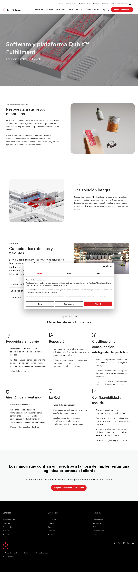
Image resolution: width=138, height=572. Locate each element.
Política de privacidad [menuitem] (11, 553)
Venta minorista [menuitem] (99, 520)
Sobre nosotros (92, 9)
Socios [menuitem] (50, 535)
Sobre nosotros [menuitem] (9, 520)
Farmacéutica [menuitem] (98, 531)
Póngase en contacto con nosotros (69, 488)
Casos (70, 9)
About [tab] (99, 273)
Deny (40, 304)
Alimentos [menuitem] (97, 523)
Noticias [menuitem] (6, 531)
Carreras (105, 4)
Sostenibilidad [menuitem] (8, 527)
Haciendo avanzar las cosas (68, 4)
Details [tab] (69, 273)
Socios (89, 4)
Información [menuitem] (53, 531)
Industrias (39, 9)
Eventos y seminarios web (118, 4)
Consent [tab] (39, 273)
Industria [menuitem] (96, 535)
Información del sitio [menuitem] (41, 553)
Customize (68, 304)
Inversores (96, 4)
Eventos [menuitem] (6, 535)
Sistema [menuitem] (51, 523)
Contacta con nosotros (122, 9)
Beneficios (60, 9)
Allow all (98, 304)
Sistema (49, 9)
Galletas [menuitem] (26, 553)
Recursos (79, 9)
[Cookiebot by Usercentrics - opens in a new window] (103, 266)
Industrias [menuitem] (52, 520)
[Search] (107, 9)
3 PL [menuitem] (95, 527)
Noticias (82, 4)
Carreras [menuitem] (6, 523)
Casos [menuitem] (50, 527)
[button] (115, 543)
